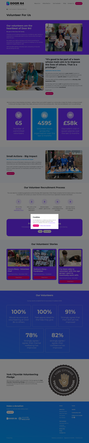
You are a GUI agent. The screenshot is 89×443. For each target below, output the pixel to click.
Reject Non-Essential (45, 225)
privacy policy (52, 222)
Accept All (36, 225)
